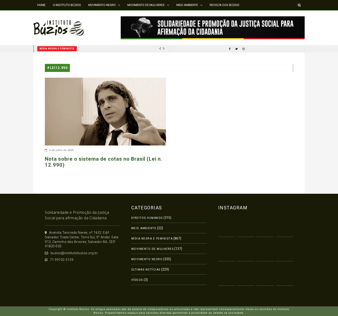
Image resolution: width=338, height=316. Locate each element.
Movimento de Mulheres (152, 249)
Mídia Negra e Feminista (53, 48)
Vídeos (137, 280)
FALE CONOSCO (47, 15)
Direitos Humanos (147, 217)
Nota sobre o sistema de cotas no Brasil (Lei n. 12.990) (103, 162)
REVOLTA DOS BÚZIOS (224, 5)
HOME (41, 5)
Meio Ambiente (144, 228)
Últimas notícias (145, 269)
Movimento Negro (147, 259)
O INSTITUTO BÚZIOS (67, 5)
